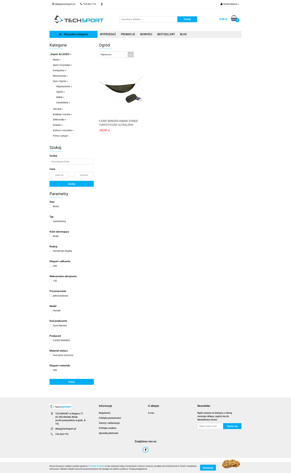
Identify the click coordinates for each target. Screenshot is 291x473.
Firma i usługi (60, 135)
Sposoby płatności (108, 433)
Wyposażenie (63, 86)
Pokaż (71, 382)
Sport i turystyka (62, 65)
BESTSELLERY (166, 34)
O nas (151, 413)
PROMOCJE (128, 34)
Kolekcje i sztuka (62, 114)
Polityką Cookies (96, 466)
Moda (56, 59)
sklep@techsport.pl (65, 428)
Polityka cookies (107, 428)
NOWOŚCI (146, 34)
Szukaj (71, 184)
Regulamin (104, 413)
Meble (59, 97)
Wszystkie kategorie (75, 34)
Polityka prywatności (110, 418)
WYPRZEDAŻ (108, 34)
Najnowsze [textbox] (106, 54)
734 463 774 (61, 434)
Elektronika (59, 119)
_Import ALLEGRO (60, 54)
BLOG (183, 34)
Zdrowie (57, 109)
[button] (105, 406)
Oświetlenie (62, 102)
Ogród (59, 91)
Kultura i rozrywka (62, 130)
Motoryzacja (60, 75)
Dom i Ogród (59, 81)
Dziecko (57, 125)
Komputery (59, 70)
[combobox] (116, 54)
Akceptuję (208, 467)
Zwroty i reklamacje (109, 423)
